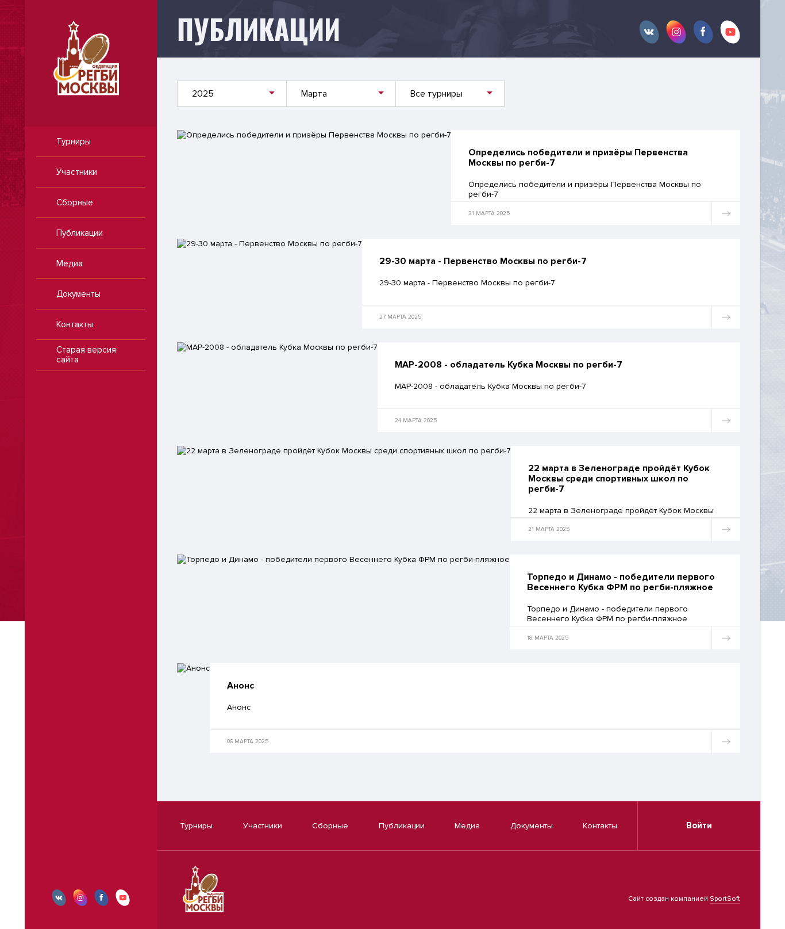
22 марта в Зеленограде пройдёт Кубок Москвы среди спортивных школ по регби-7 (619, 478)
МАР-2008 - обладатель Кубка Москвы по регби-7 (508, 365)
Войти (699, 825)
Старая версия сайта (86, 355)
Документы (78, 294)
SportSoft (725, 898)
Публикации (79, 233)
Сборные (74, 202)
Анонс (240, 685)
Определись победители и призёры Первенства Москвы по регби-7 (578, 157)
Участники (76, 172)
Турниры (73, 141)
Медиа (69, 263)
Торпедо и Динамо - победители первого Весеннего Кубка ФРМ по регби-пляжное (621, 582)
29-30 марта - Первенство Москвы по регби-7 (483, 261)
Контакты (74, 324)
